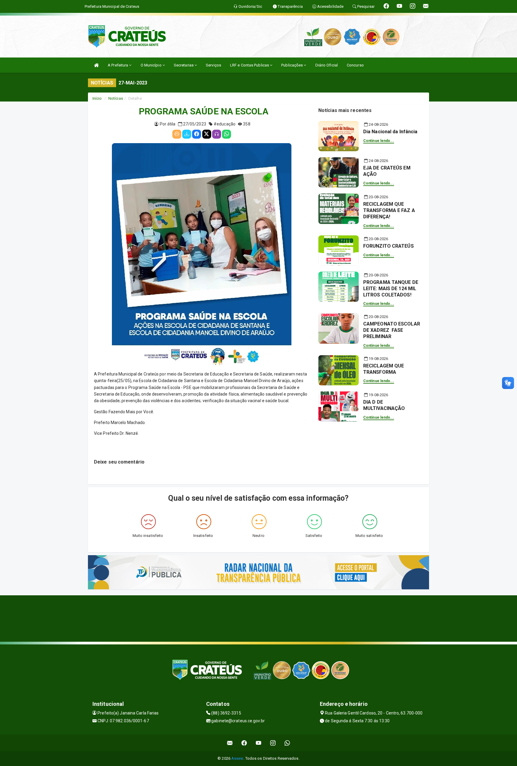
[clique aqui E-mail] (230, 743)
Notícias (115, 98)
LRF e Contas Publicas (250, 65)
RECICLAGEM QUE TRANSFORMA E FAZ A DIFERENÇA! (389, 210)
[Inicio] (96, 65)
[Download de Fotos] (186, 134)
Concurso (355, 65)
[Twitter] (206, 134)
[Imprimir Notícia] (176, 134)
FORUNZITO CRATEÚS (388, 246)
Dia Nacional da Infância (390, 131)
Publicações (292, 65)
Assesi (237, 758)
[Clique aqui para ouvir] (216, 134)
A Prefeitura (118, 65)
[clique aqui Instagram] (273, 743)
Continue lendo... (378, 141)
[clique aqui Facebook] (244, 743)
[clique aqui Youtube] (258, 743)
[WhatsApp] (226, 134)
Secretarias (184, 65)
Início (97, 98)
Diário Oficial (326, 65)
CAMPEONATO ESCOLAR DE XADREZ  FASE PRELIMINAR (391, 330)
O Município (151, 65)
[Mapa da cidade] (258, 617)
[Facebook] (196, 134)
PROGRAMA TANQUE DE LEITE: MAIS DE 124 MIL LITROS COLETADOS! (390, 288)
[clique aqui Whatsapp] (287, 743)
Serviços (213, 65)
